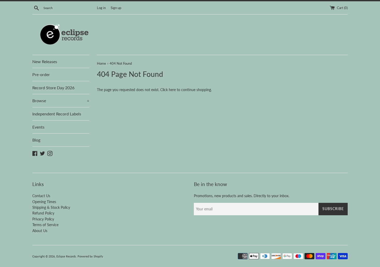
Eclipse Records (66, 256)
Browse (60, 100)
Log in (101, 8)
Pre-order (41, 74)
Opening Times (44, 201)
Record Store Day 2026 (53, 87)
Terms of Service (45, 224)
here (172, 89)
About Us (39, 230)
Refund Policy (43, 213)
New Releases (44, 61)
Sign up (116, 8)
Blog (36, 139)
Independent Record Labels (56, 113)
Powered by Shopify (90, 256)
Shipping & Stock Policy (51, 207)
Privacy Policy (43, 219)
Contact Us (41, 196)
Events (38, 126)
